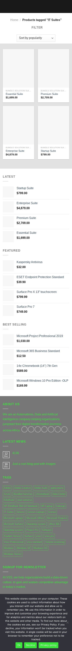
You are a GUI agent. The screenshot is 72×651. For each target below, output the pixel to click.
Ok (19, 645)
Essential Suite (14, 94)
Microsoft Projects (57, 518)
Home (14, 19)
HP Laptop (46, 506)
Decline (30, 645)
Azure (7, 494)
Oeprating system (35, 524)
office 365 (54, 524)
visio (38, 536)
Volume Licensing (54, 542)
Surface (28, 536)
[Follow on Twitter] (38, 429)
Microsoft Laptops (13, 518)
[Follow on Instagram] (31, 429)
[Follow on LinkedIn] (58, 429)
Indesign (60, 506)
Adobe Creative (22, 487)
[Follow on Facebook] (24, 429)
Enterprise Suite (15, 151)
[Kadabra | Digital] (36, 6)
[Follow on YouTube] (64, 429)
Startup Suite (48, 151)
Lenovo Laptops (36, 512)
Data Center (59, 494)
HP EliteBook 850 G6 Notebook (21, 506)
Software (46, 530)
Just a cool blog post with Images (34, 463)
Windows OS (40, 548)
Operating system (13, 530)
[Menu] (5, 6)
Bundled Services (23, 494)
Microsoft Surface (13, 524)
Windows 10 (23, 548)
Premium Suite (49, 94)
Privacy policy (48, 645)
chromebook (42, 494)
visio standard (34, 542)
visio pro (49, 536)
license (52, 512)
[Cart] (67, 6)
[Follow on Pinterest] (51, 429)
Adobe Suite (40, 487)
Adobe (7, 487)
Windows (8, 548)
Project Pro (32, 530)
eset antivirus (25, 500)
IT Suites (9, 512)
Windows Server (12, 554)
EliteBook (9, 500)
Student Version (12, 536)
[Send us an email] (44, 429)
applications (57, 487)
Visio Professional (13, 542)
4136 (15, 453)
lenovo (20, 512)
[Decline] (67, 624)
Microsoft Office (35, 518)
